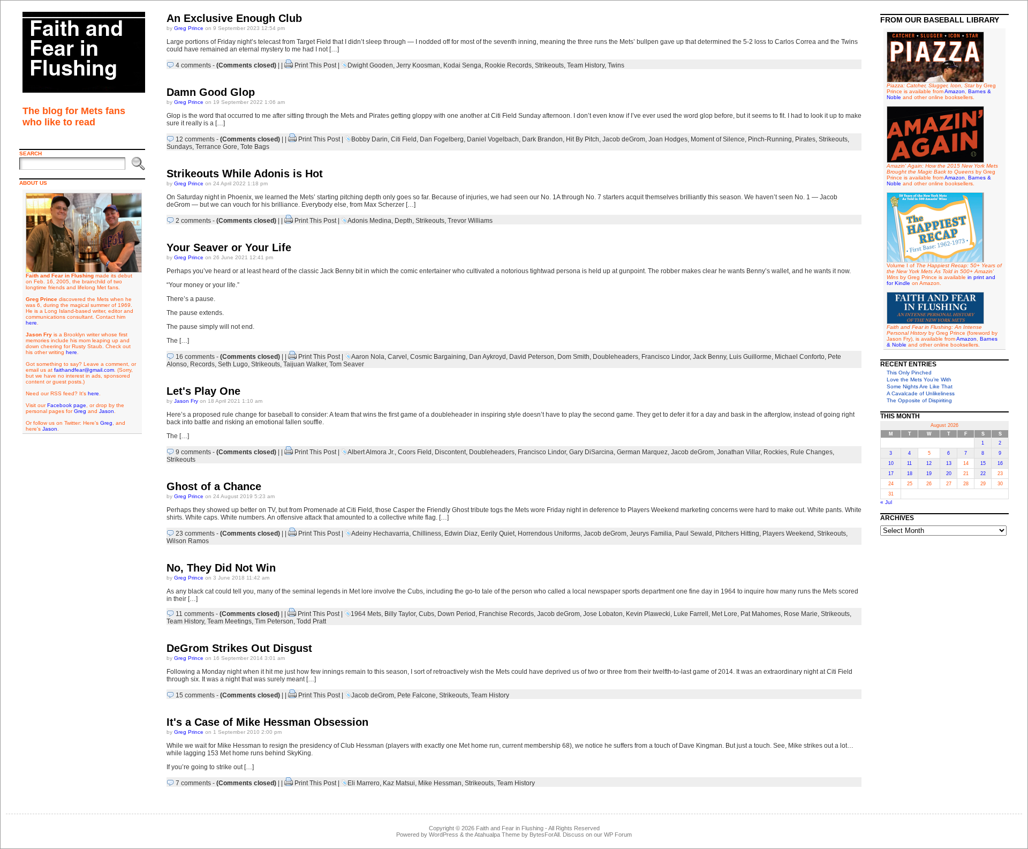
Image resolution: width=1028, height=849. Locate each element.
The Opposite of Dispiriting (919, 400)
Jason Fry (186, 401)
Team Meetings (229, 621)
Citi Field (404, 139)
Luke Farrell (691, 614)
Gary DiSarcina (591, 452)
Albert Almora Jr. (371, 452)
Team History (585, 65)
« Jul (886, 502)
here (31, 323)
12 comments (195, 139)
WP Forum (618, 834)
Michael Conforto (800, 356)
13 (948, 463)
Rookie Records (508, 65)
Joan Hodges (667, 139)
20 (948, 473)
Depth (403, 220)
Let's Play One (203, 391)
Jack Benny (709, 356)
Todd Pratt (311, 621)
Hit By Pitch (582, 139)
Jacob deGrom (623, 139)
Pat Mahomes (760, 614)
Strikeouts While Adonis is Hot (245, 173)
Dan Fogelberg (442, 139)
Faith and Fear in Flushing (509, 828)
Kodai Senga (462, 65)
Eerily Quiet (498, 533)
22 (983, 473)
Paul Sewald (693, 533)
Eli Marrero (363, 783)
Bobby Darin (369, 139)
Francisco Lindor (665, 356)
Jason (106, 411)
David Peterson (531, 356)
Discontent (450, 452)
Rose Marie (801, 614)
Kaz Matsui (399, 783)
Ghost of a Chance (214, 486)
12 (929, 463)
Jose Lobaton (603, 614)
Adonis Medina (369, 220)
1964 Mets (366, 614)
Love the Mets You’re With (919, 379)
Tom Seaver (346, 364)
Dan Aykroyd (487, 356)
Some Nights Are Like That (920, 386)
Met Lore (724, 614)
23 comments (195, 533)
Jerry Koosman (418, 65)
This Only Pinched (909, 372)
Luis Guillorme (750, 356)
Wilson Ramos (188, 541)
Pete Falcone (416, 695)
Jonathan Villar (738, 452)
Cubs (426, 614)
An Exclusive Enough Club (234, 18)
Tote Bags (254, 147)
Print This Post (315, 65)
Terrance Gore (216, 147)
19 (929, 473)
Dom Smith (573, 356)
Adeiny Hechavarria (380, 533)
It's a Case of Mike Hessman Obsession (267, 722)
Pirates (805, 139)
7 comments (193, 783)
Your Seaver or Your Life (229, 247)
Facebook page (66, 405)
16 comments (195, 356)
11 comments (195, 614)
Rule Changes (811, 452)
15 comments (195, 695)
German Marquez (642, 452)
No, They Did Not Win (221, 568)
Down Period (456, 614)
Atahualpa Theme (497, 834)
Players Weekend (788, 533)
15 (983, 463)
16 (1000, 463)
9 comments (193, 452)
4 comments (193, 65)
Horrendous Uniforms (549, 533)
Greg (80, 411)
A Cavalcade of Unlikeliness (921, 393)
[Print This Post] (288, 65)
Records (202, 364)
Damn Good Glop (211, 92)
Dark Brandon (542, 139)
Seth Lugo (233, 364)
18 (909, 473)
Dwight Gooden (370, 65)
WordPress (443, 834)
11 (909, 463)
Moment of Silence (718, 139)
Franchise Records (506, 614)
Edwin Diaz (461, 533)
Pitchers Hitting (737, 533)
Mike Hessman (440, 783)
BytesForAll (545, 834)
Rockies (775, 452)
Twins (616, 65)
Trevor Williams (470, 220)
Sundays (179, 147)
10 (891, 463)
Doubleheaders (615, 356)
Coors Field (415, 452)
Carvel (397, 356)
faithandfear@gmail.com (84, 370)
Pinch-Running (770, 139)
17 (891, 473)
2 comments (193, 220)
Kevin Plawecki (648, 614)
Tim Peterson (274, 621)
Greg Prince (188, 28)
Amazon (954, 91)
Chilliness (426, 533)
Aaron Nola (367, 356)
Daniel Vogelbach (493, 139)
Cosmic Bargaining (438, 356)
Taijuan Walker (304, 364)
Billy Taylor (399, 614)
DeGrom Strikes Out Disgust (239, 648)
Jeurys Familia (651, 533)
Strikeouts (549, 65)
